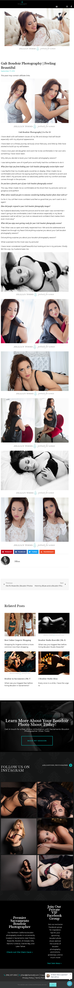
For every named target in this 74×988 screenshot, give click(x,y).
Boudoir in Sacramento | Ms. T (18, 679)
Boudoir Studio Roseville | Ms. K (52, 640)
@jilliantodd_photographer (55, 765)
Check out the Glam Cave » (20, 952)
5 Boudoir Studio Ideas (48, 679)
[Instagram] (67, 6)
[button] (56, 6)
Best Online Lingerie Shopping (18, 640)
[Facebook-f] (71, 6)
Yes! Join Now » (54, 963)
